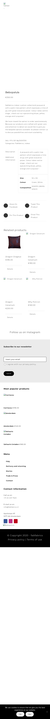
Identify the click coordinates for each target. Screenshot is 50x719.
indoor (27, 143)
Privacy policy (16, 539)
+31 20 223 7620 (10, 498)
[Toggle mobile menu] (45, 5)
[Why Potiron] (36, 288)
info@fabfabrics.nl (11, 507)
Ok (20, 714)
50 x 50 (35, 178)
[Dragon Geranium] (36, 242)
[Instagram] (10, 521)
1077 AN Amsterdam (12, 516)
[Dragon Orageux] (14, 242)
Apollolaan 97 (9, 513)
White (40, 182)
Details (10, 269)
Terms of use (34, 539)
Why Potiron (34, 302)
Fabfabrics (19, 143)
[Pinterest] (16, 521)
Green (34, 182)
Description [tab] (10, 152)
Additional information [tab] (10, 158)
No (29, 714)
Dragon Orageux (13, 257)
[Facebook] (5, 521)
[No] (47, 712)
